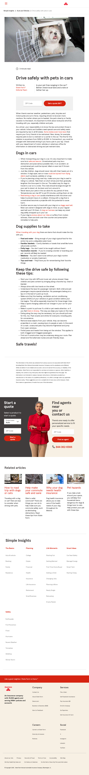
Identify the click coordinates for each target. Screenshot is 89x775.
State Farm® (21, 89)
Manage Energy (72, 561)
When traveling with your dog (28, 232)
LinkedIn (62, 743)
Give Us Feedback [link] (37, 710)
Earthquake (10, 619)
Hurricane (9, 636)
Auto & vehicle (11, 555)
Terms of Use (42, 758)
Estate (28, 561)
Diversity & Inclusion (38, 734)
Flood (7, 631)
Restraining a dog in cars (30, 195)
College (28, 555)
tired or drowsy (33, 311)
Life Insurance (31, 584)
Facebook (63, 729)
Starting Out (50, 555)
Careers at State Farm (39, 729)
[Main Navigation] (6, 3)
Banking (8, 561)
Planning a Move (52, 584)
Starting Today (72, 573)
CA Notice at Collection (31, 762)
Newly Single (50, 590)
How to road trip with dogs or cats (13, 490)
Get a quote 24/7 (55, 103)
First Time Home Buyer (54, 567)
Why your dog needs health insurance (54, 490)
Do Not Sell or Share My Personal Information (54, 762)
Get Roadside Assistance (67, 696)
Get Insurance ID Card (66, 715)
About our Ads (9, 758)
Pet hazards (74, 487)
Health (28, 573)
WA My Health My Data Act (13, 762)
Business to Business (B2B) (40, 705)
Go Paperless (64, 710)
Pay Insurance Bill (65, 701)
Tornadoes (9, 648)
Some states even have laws (55, 132)
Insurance (29, 579)
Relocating (50, 596)
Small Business (31, 596)
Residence (9, 573)
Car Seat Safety (72, 555)
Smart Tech (71, 567)
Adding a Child (51, 573)
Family (8, 567)
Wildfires (9, 654)
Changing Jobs (51, 579)
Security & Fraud (30, 758)
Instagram (63, 738)
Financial (29, 567)
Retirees (34, 738)
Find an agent (63, 439)
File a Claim (63, 692)
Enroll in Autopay (65, 705)
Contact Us (35, 692)
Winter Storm (10, 660)
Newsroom (35, 701)
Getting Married (51, 561)
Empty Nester (51, 602)
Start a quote (12, 438)
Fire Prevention (11, 625)
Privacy (19, 758)
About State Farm (37, 696)
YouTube (62, 747)
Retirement (30, 590)
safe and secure (35, 161)
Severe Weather (11, 642)
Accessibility (53, 758)
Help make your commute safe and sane (34, 490)
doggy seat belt (66, 205)
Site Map (62, 758)
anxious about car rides (40, 215)
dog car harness (48, 210)
